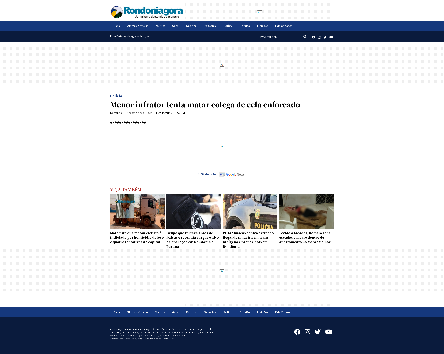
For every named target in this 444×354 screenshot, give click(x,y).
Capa (117, 25)
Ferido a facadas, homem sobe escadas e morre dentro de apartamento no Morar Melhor (305, 237)
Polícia (228, 25)
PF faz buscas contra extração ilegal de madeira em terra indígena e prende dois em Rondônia (248, 239)
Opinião (245, 25)
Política (160, 25)
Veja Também (126, 189)
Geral (175, 25)
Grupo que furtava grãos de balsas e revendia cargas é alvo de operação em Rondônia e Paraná (192, 239)
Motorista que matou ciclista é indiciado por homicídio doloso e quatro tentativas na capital (137, 237)
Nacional (191, 25)
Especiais (210, 25)
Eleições (262, 25)
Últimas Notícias (137, 25)
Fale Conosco (283, 25)
